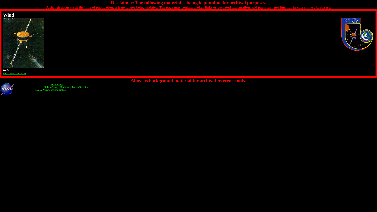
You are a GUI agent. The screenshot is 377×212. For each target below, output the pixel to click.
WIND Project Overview (14, 73)
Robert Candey (51, 87)
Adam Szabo (57, 84)
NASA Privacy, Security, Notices (50, 90)
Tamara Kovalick (80, 87)
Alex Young (65, 87)
